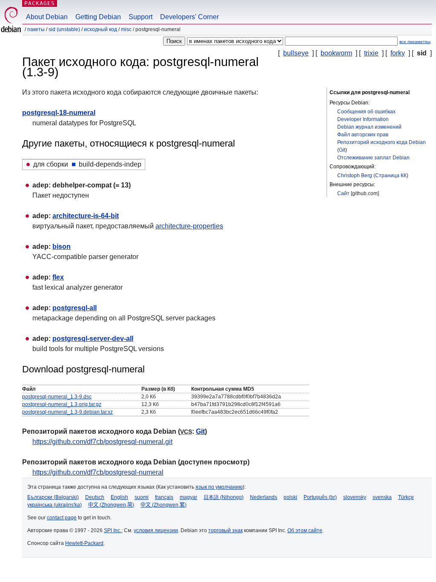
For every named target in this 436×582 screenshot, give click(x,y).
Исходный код (100, 29)
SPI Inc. (112, 530)
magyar (188, 497)
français (164, 497)
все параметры (414, 41)
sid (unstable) (64, 29)
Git (342, 150)
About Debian (47, 16)
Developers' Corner (189, 16)
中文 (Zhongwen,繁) (163, 505)
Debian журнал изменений (369, 127)
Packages (39, 3)
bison (61, 246)
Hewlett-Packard (84, 543)
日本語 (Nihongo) (224, 497)
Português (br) (320, 497)
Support (140, 16)
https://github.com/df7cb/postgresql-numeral (98, 472)
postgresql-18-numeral (58, 112)
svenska (382, 497)
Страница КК (391, 176)
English (119, 497)
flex (58, 277)
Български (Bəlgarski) (53, 497)
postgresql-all (74, 307)
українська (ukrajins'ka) (54, 505)
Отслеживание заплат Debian (373, 158)
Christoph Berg (354, 176)
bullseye (296, 53)
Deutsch (94, 497)
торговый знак (225, 530)
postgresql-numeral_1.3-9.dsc (57, 397)
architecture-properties (189, 226)
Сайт (343, 193)
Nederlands (263, 497)
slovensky (354, 497)
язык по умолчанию (219, 487)
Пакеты (36, 29)
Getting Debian (98, 16)
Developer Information (363, 119)
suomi (142, 497)
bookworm (336, 53)
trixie (371, 53)
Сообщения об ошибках (366, 112)
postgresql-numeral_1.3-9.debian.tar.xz (67, 412)
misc (126, 29)
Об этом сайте (304, 530)
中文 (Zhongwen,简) (111, 505)
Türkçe (406, 497)
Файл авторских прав (362, 135)
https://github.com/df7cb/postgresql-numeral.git (102, 441)
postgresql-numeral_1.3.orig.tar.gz (61, 404)
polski (290, 497)
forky (397, 53)
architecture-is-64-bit (85, 215)
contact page (62, 518)
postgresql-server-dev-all (92, 338)
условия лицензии (156, 530)
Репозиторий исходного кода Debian (381, 142)
